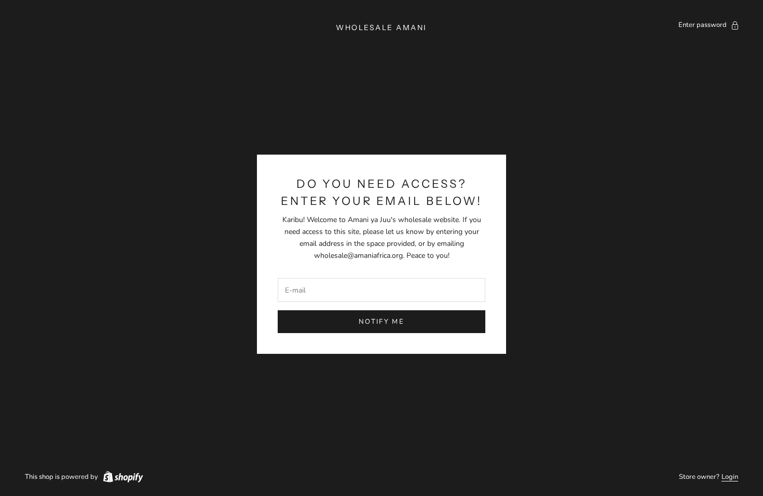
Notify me (381, 321)
